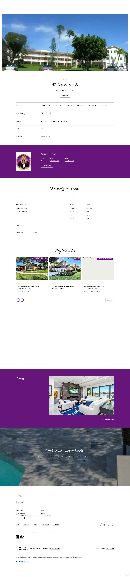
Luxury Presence (55, 548)
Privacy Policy (110, 548)
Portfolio (35, 524)
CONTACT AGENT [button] (47, 165)
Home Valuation (45, 524)
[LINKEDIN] (108, 524)
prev (7, 67)
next (11, 67)
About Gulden (26, 524)
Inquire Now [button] (65, 95)
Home (17, 524)
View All (109, 300)
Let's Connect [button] (65, 464)
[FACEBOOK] (100, 524)
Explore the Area (108, 419)
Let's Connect (56, 524)
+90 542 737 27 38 (21, 516)
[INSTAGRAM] (104, 524)
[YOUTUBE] (112, 524)
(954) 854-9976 (54, 161)
